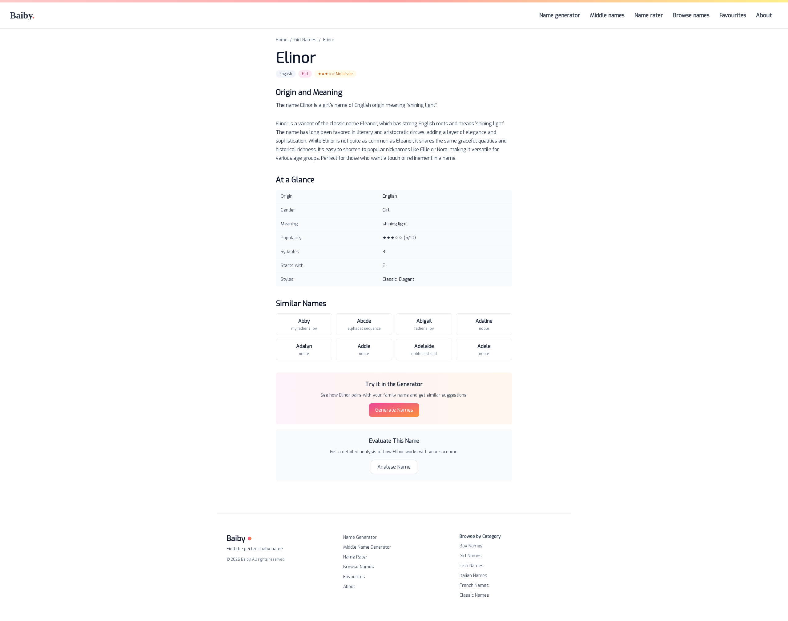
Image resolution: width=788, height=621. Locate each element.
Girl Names (305, 40)
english (285, 73)
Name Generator (360, 537)
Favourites (354, 577)
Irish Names (472, 566)
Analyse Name (394, 467)
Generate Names (394, 410)
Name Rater (355, 557)
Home (281, 40)
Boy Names (471, 546)
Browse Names (358, 567)
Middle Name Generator (367, 547)
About (349, 587)
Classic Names (474, 595)
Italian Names (473, 576)
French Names (474, 585)
